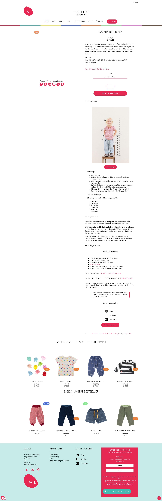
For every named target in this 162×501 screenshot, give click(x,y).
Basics (61, 21)
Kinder (105, 334)
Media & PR (27, 459)
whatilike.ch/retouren (126, 278)
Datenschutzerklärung (30, 464)
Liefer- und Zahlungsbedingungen (59, 461)
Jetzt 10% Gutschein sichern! (118, 491)
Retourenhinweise (95, 264)
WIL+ (69, 21)
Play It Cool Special (120, 334)
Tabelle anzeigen (111, 167)
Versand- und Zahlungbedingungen (111, 273)
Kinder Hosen (111, 334)
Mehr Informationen (111, 325)
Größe (110, 73)
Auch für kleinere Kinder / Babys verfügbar (97, 69)
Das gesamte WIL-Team (30, 457)
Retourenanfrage (54, 457)
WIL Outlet (112, 21)
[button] (41, 84)
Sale (47, 21)
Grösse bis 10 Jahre (97, 334)
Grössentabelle (54, 455)
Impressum (27, 463)
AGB (25, 461)
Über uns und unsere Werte (31, 455)
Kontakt (52, 459)
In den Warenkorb (111, 93)
